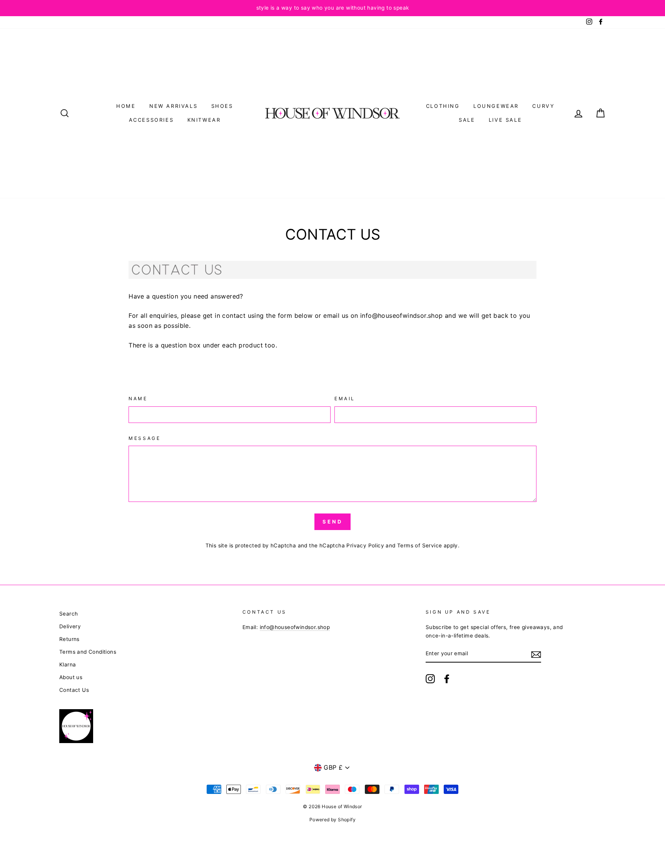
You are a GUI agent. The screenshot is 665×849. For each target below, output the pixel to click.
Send (332, 521)
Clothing (443, 106)
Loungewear (496, 106)
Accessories (151, 120)
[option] (332, 8)
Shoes (222, 106)
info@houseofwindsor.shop (295, 627)
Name (138, 398)
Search (68, 614)
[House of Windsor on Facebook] (446, 678)
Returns (69, 639)
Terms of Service (419, 545)
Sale (467, 120)
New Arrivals (173, 106)
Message (144, 438)
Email (344, 398)
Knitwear (204, 120)
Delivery (70, 626)
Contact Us (74, 690)
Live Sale (505, 120)
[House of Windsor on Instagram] (430, 678)
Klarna (67, 664)
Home (125, 106)
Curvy (543, 106)
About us (70, 677)
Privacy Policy (365, 545)
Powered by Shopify (332, 819)
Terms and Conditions (87, 652)
